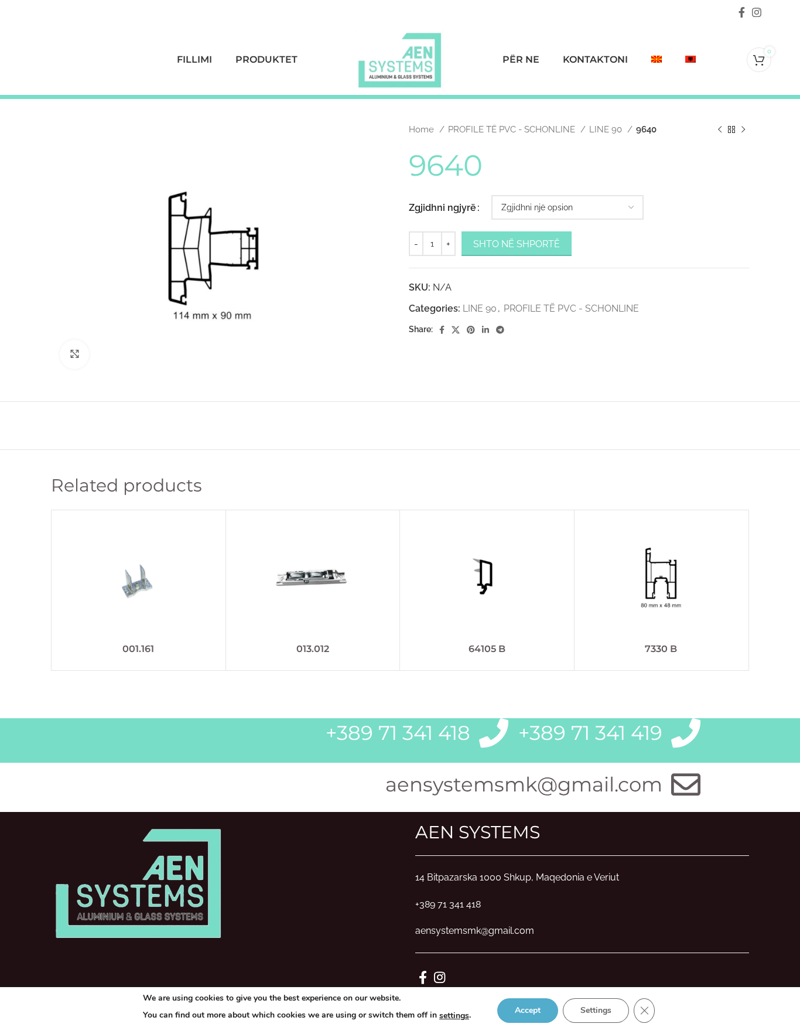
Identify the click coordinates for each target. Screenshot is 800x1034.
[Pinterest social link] (470, 329)
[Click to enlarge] (74, 354)
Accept (528, 1010)
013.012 (312, 648)
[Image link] (139, 881)
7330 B (661, 648)
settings (454, 1015)
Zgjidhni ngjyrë (442, 207)
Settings (595, 1010)
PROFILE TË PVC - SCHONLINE (512, 129)
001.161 (138, 648)
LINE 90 (606, 129)
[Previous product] (720, 129)
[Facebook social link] (741, 12)
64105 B (487, 648)
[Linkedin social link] (485, 329)
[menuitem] (656, 59)
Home (422, 129)
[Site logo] (400, 58)
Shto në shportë (516, 244)
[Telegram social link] (500, 329)
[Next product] (743, 129)
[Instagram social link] (756, 12)
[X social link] (455, 329)
